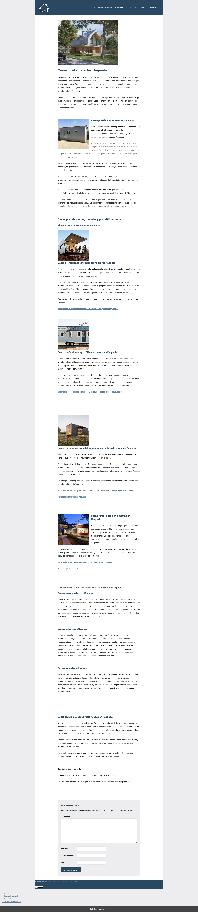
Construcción (120, 7)
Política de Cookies (9, 899)
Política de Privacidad (10, 896)
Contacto (152, 7)
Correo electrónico (68, 855)
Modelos (97, 7)
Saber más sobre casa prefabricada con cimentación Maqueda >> (86, 562)
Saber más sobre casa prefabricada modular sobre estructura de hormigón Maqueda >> (95, 490)
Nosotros (108, 7)
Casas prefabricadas (136, 7)
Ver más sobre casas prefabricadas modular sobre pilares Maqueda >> (88, 308)
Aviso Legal (6, 893)
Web (62, 862)
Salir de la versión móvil (99, 909)
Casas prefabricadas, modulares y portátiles (74, 881)
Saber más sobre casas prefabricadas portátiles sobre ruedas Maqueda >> (90, 392)
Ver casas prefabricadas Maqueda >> (73, 497)
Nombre (64, 848)
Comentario (66, 816)
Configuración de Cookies (11, 902)
